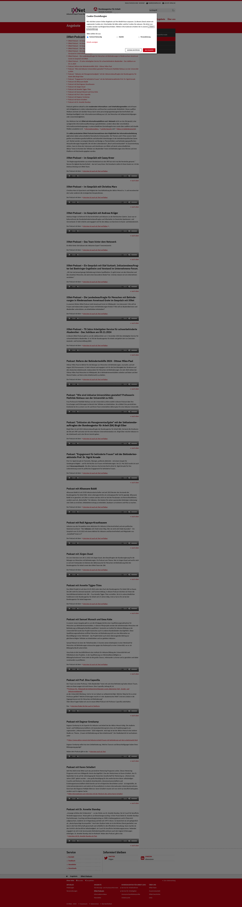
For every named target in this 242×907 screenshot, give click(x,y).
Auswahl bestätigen (133, 50)
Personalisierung (145, 37)
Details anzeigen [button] (92, 42)
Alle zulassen (149, 50)
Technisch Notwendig (95, 37)
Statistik (121, 37)
